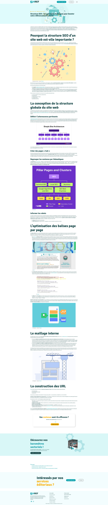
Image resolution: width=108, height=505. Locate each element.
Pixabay (42, 81)
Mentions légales (48, 503)
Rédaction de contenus (52, 499)
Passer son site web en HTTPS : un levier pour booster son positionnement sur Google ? (45, 468)
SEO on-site (66, 42)
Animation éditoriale (52, 500)
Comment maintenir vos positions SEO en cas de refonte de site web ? (42, 465)
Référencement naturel (41, 11)
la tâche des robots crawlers (40, 87)
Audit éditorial (51, 496)
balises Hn (34, 236)
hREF (34, 270)
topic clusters (38, 161)
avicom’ (61, 503)
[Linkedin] (31, 501)
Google (38, 294)
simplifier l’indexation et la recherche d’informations (41, 112)
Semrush (38, 145)
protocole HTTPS (49, 405)
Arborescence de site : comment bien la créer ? (39, 467)
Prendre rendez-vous (61, 1)
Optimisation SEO (51, 497)
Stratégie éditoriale (52, 494)
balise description (54, 272)
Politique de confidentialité (53, 503)
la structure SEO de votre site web (52, 408)
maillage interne (64, 336)
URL (31, 389)
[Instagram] (33, 501)
